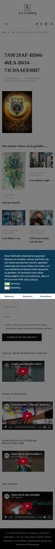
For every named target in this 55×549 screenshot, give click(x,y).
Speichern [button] (27, 296)
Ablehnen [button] (9, 296)
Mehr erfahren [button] (31, 279)
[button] (7, 283)
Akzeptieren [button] (46, 296)
